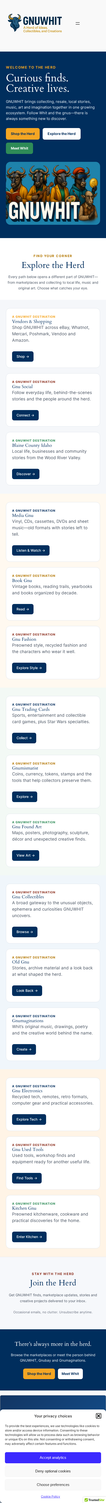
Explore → (25, 796)
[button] (98, 1415)
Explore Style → (29, 668)
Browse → (25, 932)
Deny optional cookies (53, 1471)
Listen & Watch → (31, 550)
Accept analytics (53, 1457)
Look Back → (27, 990)
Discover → (26, 474)
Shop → (23, 356)
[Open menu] (78, 23)
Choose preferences (53, 1485)
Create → (24, 1049)
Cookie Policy (50, 1496)
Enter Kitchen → (29, 1237)
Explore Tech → (29, 1119)
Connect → (25, 415)
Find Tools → (27, 1178)
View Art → (26, 855)
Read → (23, 609)
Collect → (24, 738)
